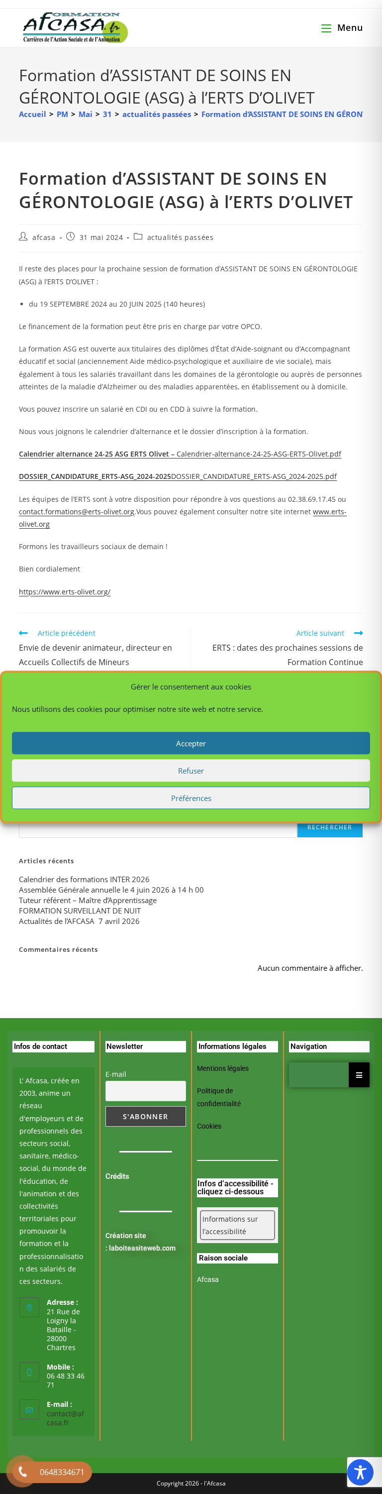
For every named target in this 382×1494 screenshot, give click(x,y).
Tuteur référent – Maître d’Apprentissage (88, 900)
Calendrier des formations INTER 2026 (84, 879)
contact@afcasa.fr (65, 1418)
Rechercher (330, 827)
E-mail (115, 1074)
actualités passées (180, 237)
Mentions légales (223, 1068)
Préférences (191, 798)
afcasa (44, 237)
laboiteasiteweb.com (142, 1248)
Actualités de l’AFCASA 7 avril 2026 (79, 921)
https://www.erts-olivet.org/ (64, 591)
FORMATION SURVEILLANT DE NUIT (80, 911)
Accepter (191, 743)
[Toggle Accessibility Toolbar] (360, 1472)
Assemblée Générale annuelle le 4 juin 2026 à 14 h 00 (111, 890)
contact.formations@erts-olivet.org (76, 511)
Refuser (191, 771)
